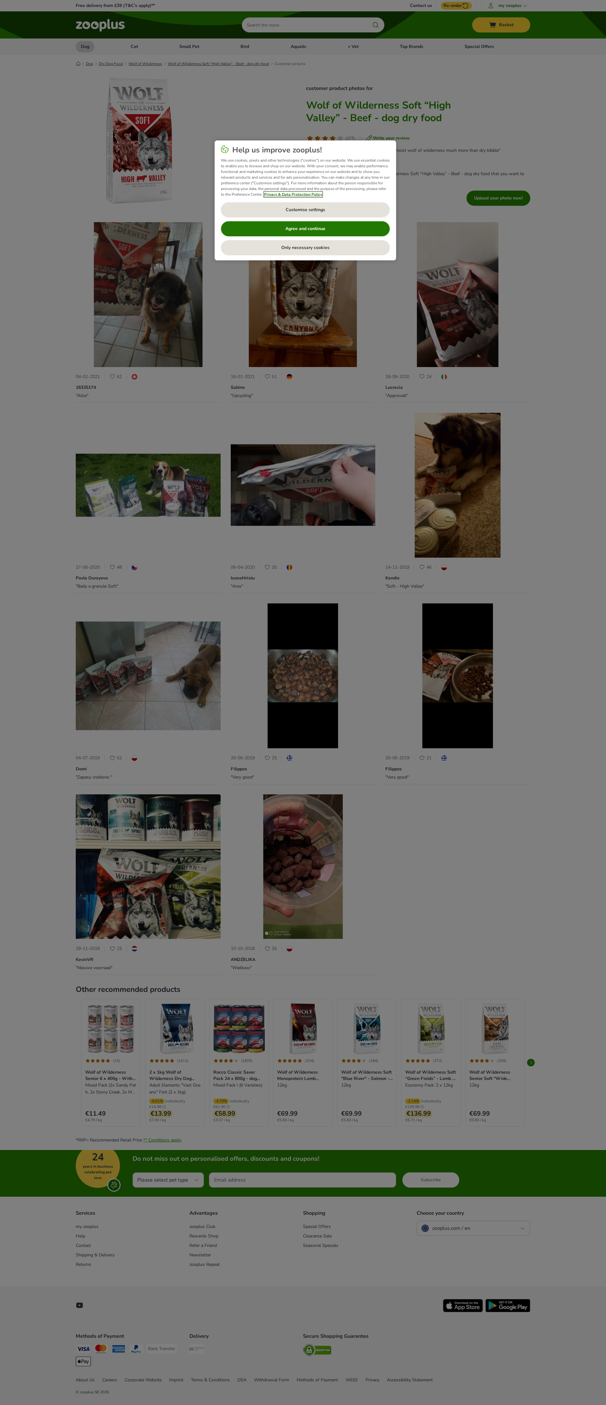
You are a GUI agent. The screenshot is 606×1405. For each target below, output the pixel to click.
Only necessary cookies (305, 248)
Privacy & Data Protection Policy (293, 194)
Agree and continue (305, 229)
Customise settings (305, 210)
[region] (305, 200)
